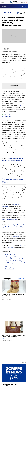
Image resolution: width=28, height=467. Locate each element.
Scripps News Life (7, 13)
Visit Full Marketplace (21, 278)
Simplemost (16, 236)
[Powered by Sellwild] (24, 362)
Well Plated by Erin (10, 43)
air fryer (19, 105)
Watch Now (23, 2)
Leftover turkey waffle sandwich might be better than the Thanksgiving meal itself (14, 227)
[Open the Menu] (2, 2)
